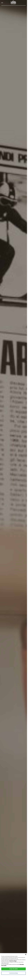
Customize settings (13, 973)
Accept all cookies (13, 968)
